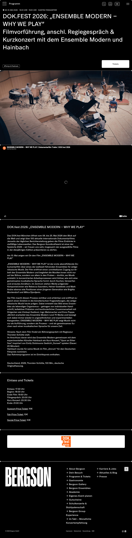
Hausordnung (86, 531)
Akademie (74, 492)
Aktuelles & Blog (108, 472)
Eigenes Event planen (80, 496)
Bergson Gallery (77, 484)
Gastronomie (75, 480)
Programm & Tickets (79, 476)
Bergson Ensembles (79, 488)
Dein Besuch (75, 472)
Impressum (69, 531)
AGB (93, 531)
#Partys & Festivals (11, 66)
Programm (14, 3)
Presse (103, 476)
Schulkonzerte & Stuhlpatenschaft (76, 505)
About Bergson (76, 469)
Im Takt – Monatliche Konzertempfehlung (78, 521)
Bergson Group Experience (75, 513)
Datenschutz (77, 531)
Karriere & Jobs (107, 469)
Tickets (116, 64)
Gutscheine (75, 499)
